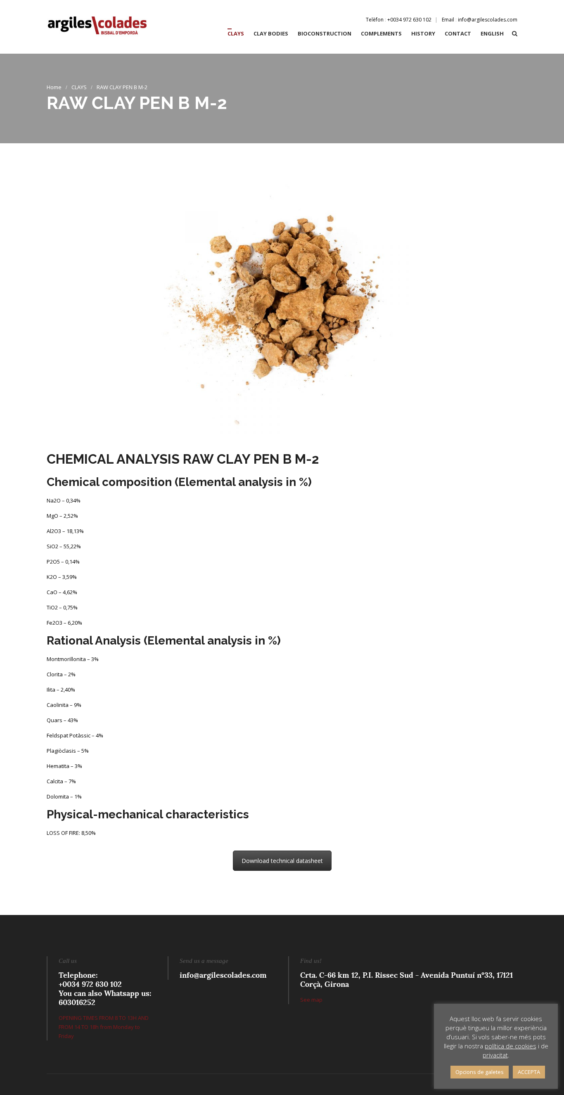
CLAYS (79, 87)
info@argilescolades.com (487, 19)
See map (311, 999)
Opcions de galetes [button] (479, 1072)
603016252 (77, 1002)
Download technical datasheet (282, 861)
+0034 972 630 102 (409, 19)
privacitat (495, 1055)
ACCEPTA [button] (529, 1072)
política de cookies (510, 1046)
